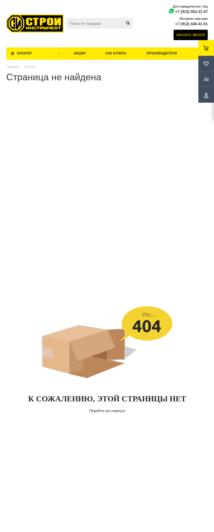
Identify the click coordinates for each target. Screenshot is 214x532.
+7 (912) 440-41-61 (191, 24)
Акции (79, 53)
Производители (161, 53)
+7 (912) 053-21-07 (191, 11)
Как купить (115, 53)
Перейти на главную (107, 410)
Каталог (24, 53)
